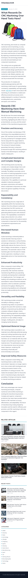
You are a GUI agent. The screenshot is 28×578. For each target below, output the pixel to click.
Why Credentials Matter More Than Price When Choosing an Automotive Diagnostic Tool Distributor (14, 458)
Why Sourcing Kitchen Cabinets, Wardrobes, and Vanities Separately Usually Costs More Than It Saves (13, 438)
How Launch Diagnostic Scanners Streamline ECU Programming (15, 519)
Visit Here (9, 90)
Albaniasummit (7, 3)
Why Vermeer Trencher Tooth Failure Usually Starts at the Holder (16, 505)
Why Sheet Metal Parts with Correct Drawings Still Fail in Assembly (16, 512)
